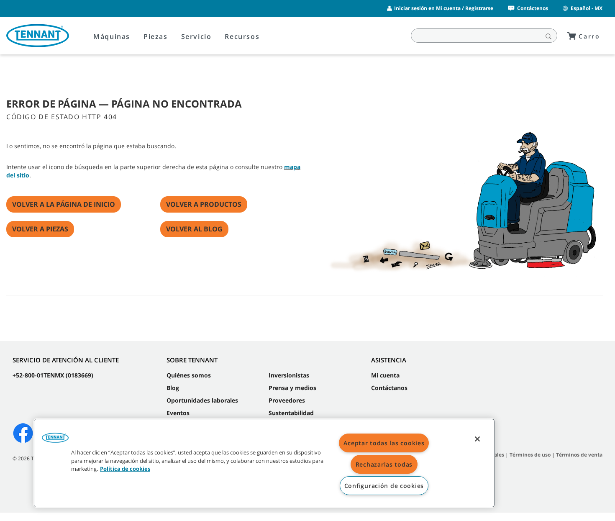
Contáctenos (532, 8)
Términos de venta (579, 454)
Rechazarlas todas (384, 464)
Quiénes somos (189, 375)
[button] (55, 440)
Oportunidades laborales (202, 400)
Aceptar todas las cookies (383, 443)
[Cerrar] (477, 439)
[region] (264, 463)
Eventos (178, 413)
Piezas (156, 36)
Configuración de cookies (384, 486)
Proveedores (287, 400)
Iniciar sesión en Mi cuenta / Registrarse (443, 8)
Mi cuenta (385, 375)
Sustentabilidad (291, 413)
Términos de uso (530, 454)
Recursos (242, 36)
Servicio (196, 36)
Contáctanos (389, 388)
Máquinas (111, 36)
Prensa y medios (292, 388)
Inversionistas (289, 375)
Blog (173, 388)
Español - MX (586, 8)
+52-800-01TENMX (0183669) (53, 375)
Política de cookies (125, 468)
